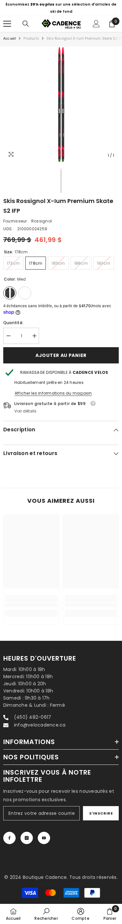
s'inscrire (101, 809)
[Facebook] (9, 834)
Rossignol (41, 217)
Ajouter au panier (61, 351)
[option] (61, 100)
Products (31, 34)
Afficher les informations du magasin (53, 389)
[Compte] (96, 19)
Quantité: (13, 319)
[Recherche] (26, 20)
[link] (31, 601)
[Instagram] (26, 834)
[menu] (7, 20)
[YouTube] (44, 834)
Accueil (9, 34)
